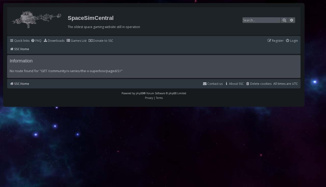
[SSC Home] (36, 18)
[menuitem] (36, 40)
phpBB (140, 93)
